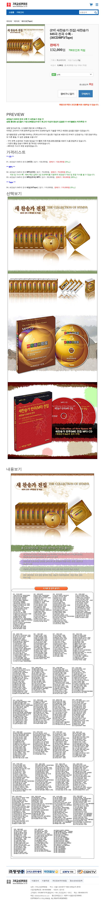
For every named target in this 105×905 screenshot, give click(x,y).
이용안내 (35, 880)
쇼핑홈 (11, 12)
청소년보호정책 (76, 880)
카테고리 (20, 12)
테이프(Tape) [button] (27, 21)
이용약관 (45, 880)
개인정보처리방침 (59, 880)
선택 (56, 74)
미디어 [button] (9, 21)
